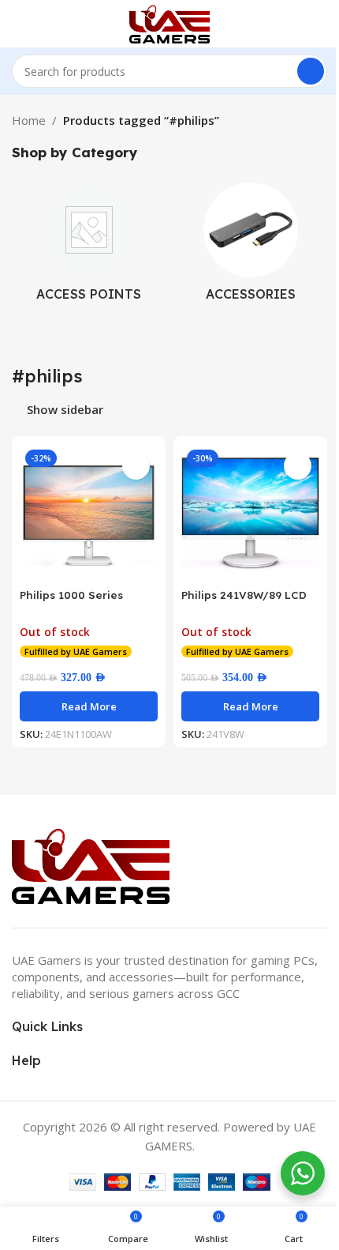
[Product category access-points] (89, 247)
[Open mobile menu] (18, 24)
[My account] (321, 24)
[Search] (310, 71)
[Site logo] (169, 22)
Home (29, 120)
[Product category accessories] (250, 247)
